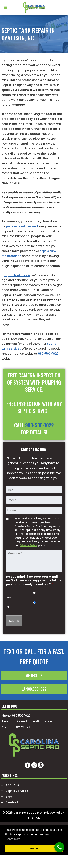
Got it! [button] (34, 848)
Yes (9, 597)
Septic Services (17, 791)
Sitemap (34, 817)
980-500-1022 (48, 354)
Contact (12, 802)
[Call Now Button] (59, 847)
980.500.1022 (35, 689)
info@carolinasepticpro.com (32, 721)
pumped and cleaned (22, 226)
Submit (14, 621)
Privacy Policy (28, 545)
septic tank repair (17, 275)
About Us (12, 785)
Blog (9, 797)
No (9, 607)
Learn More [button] (13, 839)
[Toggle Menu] (5, 7)
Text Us (36, 675)
